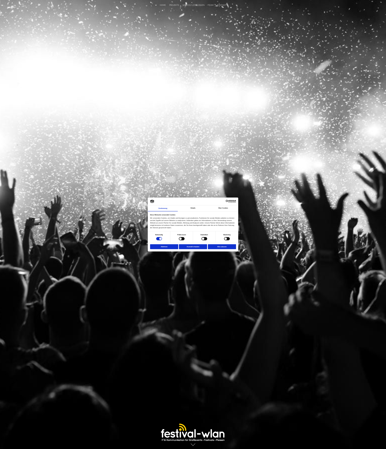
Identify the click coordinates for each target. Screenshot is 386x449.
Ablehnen (164, 247)
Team (211, 5)
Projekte (174, 5)
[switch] (182, 238)
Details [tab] (193, 208)
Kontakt (221, 5)
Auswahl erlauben (193, 247)
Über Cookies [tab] (223, 208)
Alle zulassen (222, 247)
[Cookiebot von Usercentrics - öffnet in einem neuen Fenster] (227, 201)
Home (163, 5)
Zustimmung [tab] (162, 208)
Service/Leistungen (193, 5)
